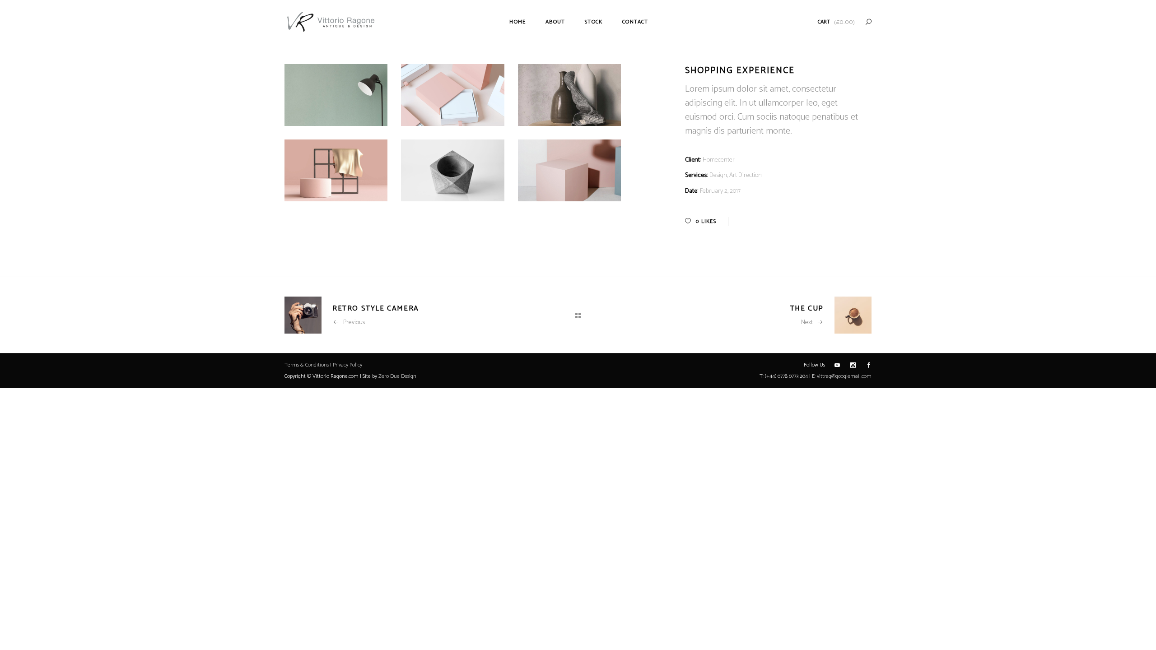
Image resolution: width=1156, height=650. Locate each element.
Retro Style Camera (375, 308)
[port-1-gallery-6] (569, 95)
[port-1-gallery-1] (335, 170)
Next (807, 322)
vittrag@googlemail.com (844, 376)
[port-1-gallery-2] (569, 170)
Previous (354, 322)
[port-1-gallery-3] (452, 170)
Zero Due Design (397, 376)
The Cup (807, 308)
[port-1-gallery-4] (452, 95)
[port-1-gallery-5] (335, 95)
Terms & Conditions (306, 365)
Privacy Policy (347, 365)
